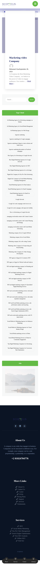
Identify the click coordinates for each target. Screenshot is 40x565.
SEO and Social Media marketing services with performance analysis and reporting (19, 304)
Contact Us (21, 489)
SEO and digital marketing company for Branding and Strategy (20, 267)
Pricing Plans (21, 497)
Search (31, 99)
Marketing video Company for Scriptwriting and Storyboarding (20, 246)
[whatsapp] (24, 426)
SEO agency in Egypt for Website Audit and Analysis (20, 262)
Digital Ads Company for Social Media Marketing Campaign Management (20, 179)
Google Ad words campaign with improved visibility (20, 208)
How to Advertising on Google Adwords (20, 212)
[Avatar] (20, 66)
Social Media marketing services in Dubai (20, 333)
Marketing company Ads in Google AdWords (20, 233)
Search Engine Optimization (21, 533)
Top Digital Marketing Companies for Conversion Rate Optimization (20, 349)
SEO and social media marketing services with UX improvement (19, 316)
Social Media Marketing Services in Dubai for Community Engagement (20, 338)
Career (21, 492)
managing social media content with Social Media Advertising (20, 227)
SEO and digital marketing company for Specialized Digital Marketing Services (19, 285)
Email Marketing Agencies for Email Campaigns (19, 189)
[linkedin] (20, 426)
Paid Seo (21, 541)
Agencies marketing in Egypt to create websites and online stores (19, 144)
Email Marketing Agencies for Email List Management (20, 194)
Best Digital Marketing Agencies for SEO (20, 166)
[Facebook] (16, 426)
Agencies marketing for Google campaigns (19, 139)
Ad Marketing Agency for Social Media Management (20, 126)
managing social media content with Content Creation (20, 216)
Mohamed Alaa (14, 69)
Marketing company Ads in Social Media (20, 237)
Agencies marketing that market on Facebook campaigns (20, 150)
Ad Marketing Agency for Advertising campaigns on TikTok (20, 121)
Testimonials (21, 504)
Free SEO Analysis (21, 536)
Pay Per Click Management (21, 531)
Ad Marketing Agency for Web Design (19, 130)
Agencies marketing (20, 135)
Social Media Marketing (21, 528)
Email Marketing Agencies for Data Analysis (20, 184)
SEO (21, 526)
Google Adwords (20, 199)
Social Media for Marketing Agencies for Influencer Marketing (19, 322)
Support (21, 499)
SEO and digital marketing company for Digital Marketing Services (19, 273)
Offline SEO (21, 538)
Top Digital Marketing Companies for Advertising (20, 344)
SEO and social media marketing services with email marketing (20, 291)
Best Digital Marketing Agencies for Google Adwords (20, 160)
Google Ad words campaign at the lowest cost (20, 203)
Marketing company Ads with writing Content (20, 241)
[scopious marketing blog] (9, 4)
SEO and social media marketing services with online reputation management (20, 297)
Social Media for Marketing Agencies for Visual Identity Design (19, 328)
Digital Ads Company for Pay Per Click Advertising (19, 174)
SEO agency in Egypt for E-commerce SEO (19, 258)
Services (21, 501)
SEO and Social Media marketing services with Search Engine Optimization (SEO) (19, 310)
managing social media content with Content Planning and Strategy (20, 221)
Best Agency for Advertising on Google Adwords (20, 155)
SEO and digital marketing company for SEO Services (20, 279)
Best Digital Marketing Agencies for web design (19, 170)
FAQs (21, 494)
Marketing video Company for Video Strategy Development (20, 252)
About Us (21, 487)
